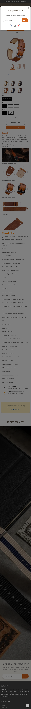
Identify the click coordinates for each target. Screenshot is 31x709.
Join (25, 20)
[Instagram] (15, 25)
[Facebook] (11, 25)
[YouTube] (18, 25)
